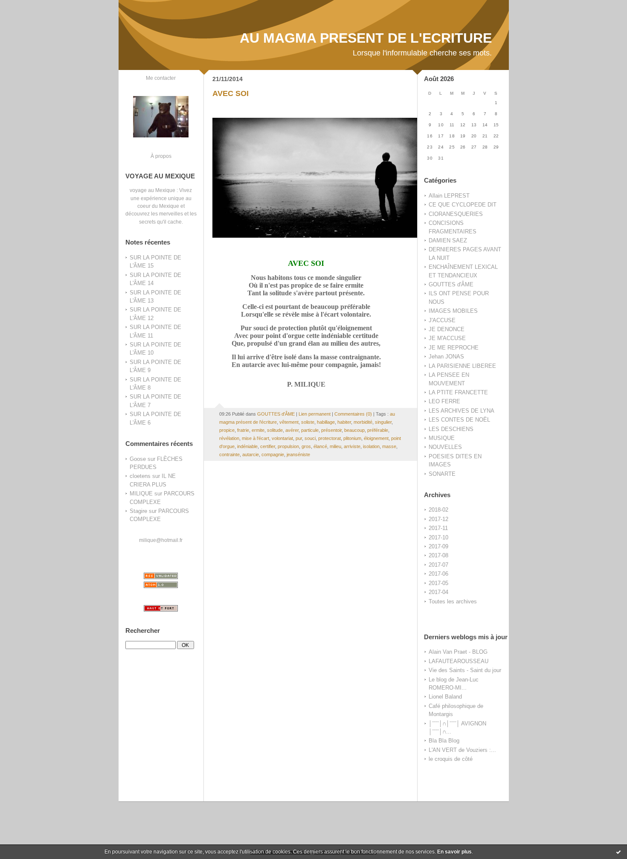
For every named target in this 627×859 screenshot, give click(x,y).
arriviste (352, 446)
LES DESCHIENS (451, 429)
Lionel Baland (445, 696)
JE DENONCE (446, 329)
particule (310, 430)
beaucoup (354, 430)
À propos (161, 156)
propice (227, 430)
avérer (292, 430)
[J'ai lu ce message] (618, 851)
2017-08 (438, 555)
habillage (326, 422)
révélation (229, 438)
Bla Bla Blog (444, 740)
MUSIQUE (442, 438)
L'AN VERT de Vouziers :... (462, 750)
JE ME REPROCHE (454, 347)
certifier (267, 446)
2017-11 (438, 528)
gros (306, 446)
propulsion (288, 446)
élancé (320, 446)
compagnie (272, 454)
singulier (383, 422)
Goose (138, 459)
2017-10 (438, 537)
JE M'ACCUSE (447, 338)
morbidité (363, 422)
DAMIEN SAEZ (448, 240)
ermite (258, 430)
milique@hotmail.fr (161, 540)
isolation (371, 446)
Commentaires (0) (353, 413)
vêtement (289, 422)
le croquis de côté (451, 759)
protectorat (329, 438)
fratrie (243, 430)
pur (299, 438)
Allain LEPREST (449, 195)
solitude (275, 430)
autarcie (250, 454)
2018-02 (438, 510)
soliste (307, 422)
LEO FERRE (444, 401)
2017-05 (438, 583)
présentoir (331, 430)
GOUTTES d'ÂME (451, 284)
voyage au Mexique (152, 190)
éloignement (376, 438)
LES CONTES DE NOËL (459, 419)
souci (310, 438)
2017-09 (438, 546)
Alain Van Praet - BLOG (458, 652)
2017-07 (438, 565)
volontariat (282, 438)
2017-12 (438, 519)
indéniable (247, 446)
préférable (377, 430)
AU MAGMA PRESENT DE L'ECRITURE (366, 38)
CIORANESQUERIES (456, 214)
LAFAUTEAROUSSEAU (458, 661)
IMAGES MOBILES (453, 311)
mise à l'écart (255, 438)
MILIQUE (141, 493)
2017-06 (438, 574)
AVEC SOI (230, 93)
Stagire (138, 511)
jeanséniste (298, 454)
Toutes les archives (453, 601)
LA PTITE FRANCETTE (458, 392)
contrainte (229, 454)
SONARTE (442, 474)
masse (389, 446)
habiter (344, 422)
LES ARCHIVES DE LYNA (461, 411)
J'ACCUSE (442, 320)
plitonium (352, 438)
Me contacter (161, 78)
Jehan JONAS (446, 356)
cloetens (140, 476)
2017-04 (438, 592)
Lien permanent (315, 413)
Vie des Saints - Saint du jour (465, 670)
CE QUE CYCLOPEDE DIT (462, 204)
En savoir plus (454, 852)
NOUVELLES (445, 447)
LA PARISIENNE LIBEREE (462, 366)
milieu (335, 446)
